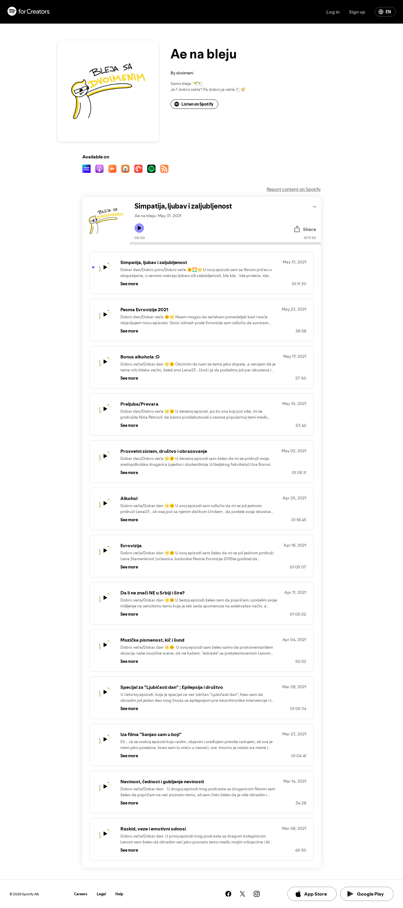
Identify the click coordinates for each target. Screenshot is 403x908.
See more (129, 284)
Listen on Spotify (197, 104)
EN (388, 12)
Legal (101, 893)
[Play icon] (139, 228)
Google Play (370, 894)
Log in (333, 12)
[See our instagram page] (256, 893)
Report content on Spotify (294, 189)
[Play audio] (314, 205)
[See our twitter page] (242, 893)
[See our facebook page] (228, 893)
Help (119, 893)
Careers (80, 893)
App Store (315, 894)
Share (309, 229)
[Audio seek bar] (225, 243)
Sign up (357, 12)
